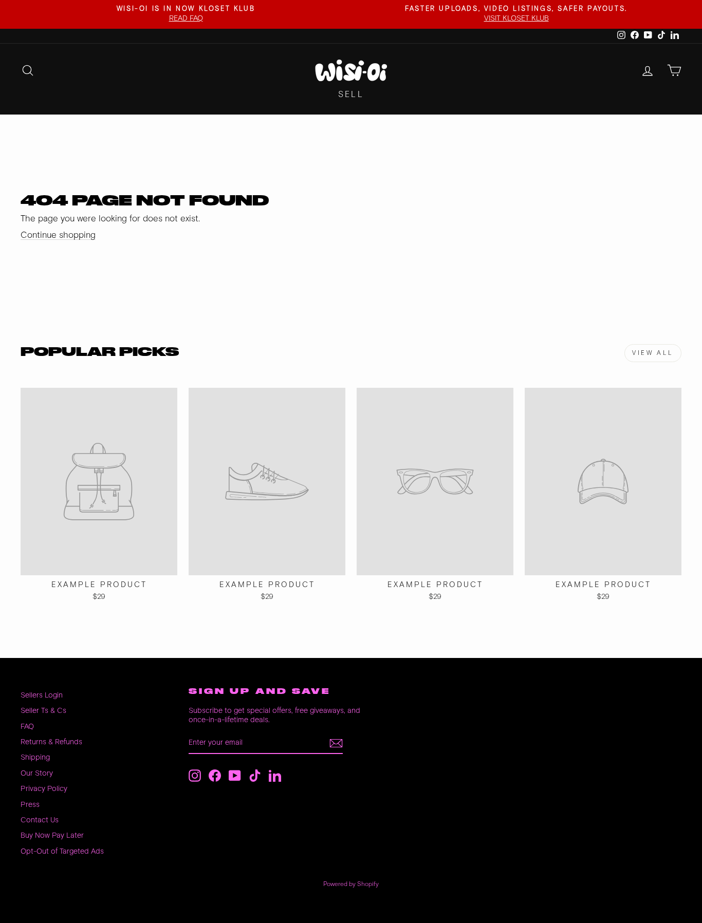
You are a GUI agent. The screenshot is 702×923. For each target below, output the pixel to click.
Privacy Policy (44, 789)
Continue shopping (58, 235)
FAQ (27, 726)
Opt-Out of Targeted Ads (62, 851)
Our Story (37, 773)
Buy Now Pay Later (52, 835)
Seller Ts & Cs (43, 710)
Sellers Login (42, 695)
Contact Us (40, 820)
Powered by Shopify (351, 884)
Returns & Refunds (51, 742)
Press (30, 804)
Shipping (35, 757)
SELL (351, 94)
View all (653, 353)
